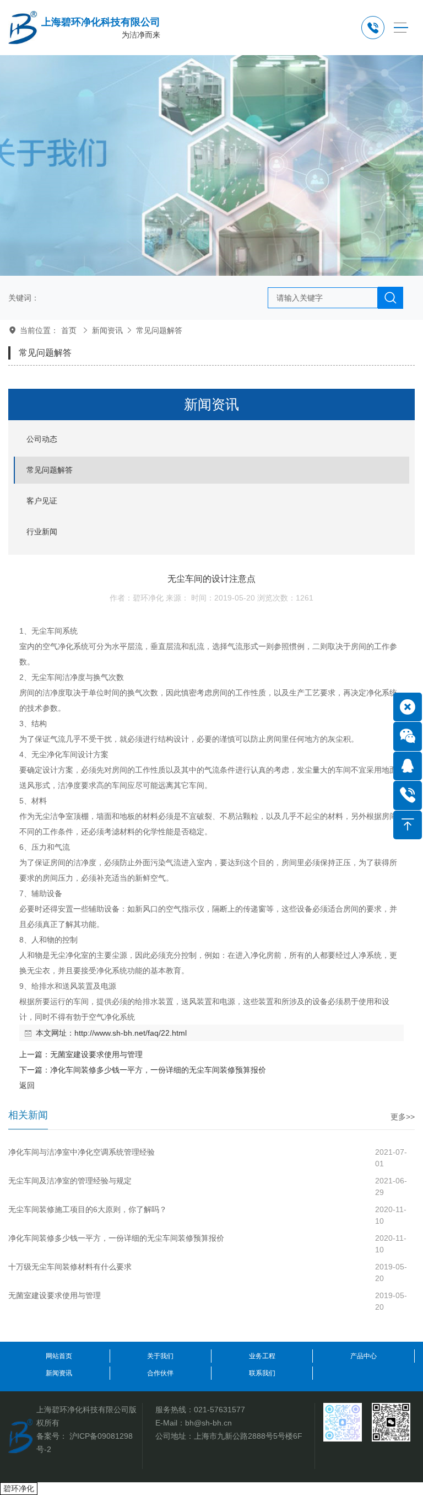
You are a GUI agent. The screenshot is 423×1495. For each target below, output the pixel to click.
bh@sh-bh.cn (208, 1422)
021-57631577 (219, 1409)
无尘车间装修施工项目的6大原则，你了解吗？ (87, 1209)
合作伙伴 (160, 1373)
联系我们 (262, 1373)
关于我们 (160, 1356)
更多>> (403, 1116)
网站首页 (59, 1356)
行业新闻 (41, 531)
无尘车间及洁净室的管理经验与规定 (70, 1180)
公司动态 (41, 439)
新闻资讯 (107, 330)
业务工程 (262, 1356)
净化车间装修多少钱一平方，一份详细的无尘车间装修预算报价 (158, 1069)
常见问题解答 (159, 330)
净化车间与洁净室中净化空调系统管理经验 (81, 1152)
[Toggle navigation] (400, 27)
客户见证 (41, 500)
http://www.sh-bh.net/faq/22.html (130, 1032)
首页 (69, 330)
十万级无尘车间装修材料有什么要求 (70, 1266)
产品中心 (363, 1356)
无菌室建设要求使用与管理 (96, 1054)
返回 (27, 1085)
